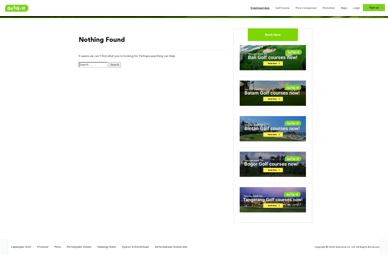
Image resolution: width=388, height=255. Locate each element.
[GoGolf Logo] (17, 8)
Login (356, 8)
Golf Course (282, 8)
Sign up (374, 7)
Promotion (329, 8)
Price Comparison (306, 8)
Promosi (42, 247)
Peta (57, 247)
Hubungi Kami (106, 247)
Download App (260, 8)
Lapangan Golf (21, 247)
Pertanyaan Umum (79, 247)
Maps (344, 8)
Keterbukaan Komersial (171, 247)
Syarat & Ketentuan (135, 247)
